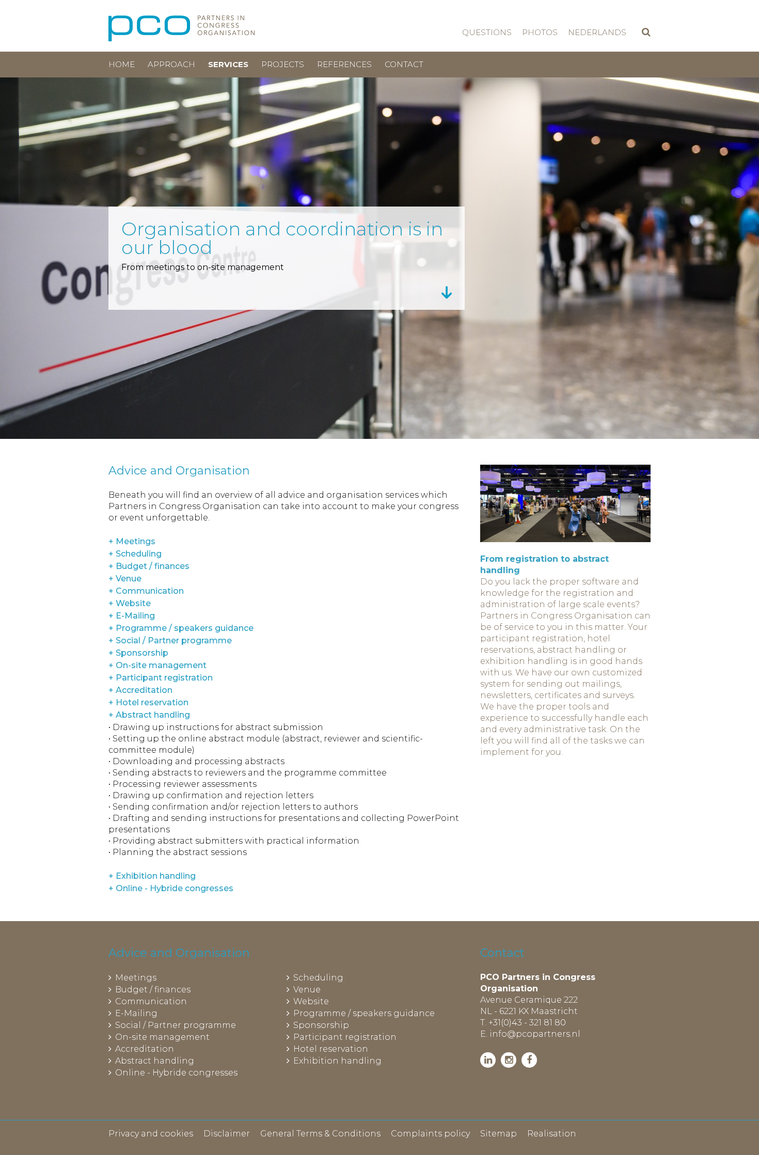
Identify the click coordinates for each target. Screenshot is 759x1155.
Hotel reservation (330, 1049)
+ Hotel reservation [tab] (148, 702)
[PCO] (181, 28)
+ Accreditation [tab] (140, 690)
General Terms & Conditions (320, 1133)
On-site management (162, 1037)
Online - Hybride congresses (176, 1073)
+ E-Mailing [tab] (131, 616)
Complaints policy (430, 1133)
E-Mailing (136, 1013)
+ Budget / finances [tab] (148, 566)
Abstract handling (154, 1061)
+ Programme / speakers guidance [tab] (181, 628)
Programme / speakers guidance (364, 1013)
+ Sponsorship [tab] (138, 653)
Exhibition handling (337, 1061)
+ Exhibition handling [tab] (152, 876)
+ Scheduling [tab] (135, 554)
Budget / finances (153, 989)
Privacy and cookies (150, 1133)
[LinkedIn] (488, 1060)
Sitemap (498, 1133)
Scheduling (318, 978)
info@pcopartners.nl (534, 1034)
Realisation (551, 1133)
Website (311, 1001)
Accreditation (144, 1049)
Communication (151, 1001)
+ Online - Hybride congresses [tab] (170, 888)
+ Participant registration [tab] (160, 678)
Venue (307, 989)
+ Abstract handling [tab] (149, 715)
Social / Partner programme (175, 1025)
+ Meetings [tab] (131, 541)
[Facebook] (529, 1060)
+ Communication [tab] (146, 591)
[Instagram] (508, 1060)
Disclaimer (226, 1133)
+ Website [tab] (129, 603)
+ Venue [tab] (124, 578)
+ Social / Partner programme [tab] (170, 640)
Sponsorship (321, 1025)
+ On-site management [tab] (157, 665)
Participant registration (345, 1037)
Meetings (135, 978)
